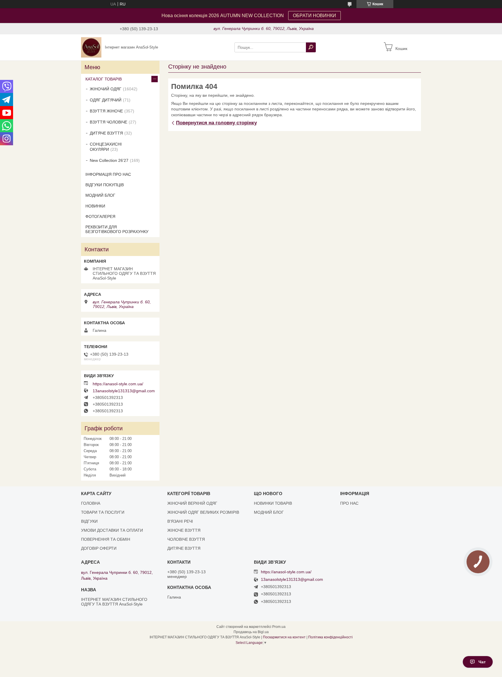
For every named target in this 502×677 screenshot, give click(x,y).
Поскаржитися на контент (284, 637)
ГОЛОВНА (90, 503)
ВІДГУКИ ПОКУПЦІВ (104, 184)
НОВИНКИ (95, 206)
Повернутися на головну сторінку (216, 123)
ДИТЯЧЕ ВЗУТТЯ (106, 133)
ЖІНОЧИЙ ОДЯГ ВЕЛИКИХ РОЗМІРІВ (203, 512)
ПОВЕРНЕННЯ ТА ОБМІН (105, 539)
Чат (482, 662)
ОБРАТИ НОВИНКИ (314, 15)
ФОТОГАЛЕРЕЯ (100, 216)
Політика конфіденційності (330, 637)
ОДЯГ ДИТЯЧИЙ (105, 100)
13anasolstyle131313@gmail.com (124, 390)
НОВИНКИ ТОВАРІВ (273, 503)
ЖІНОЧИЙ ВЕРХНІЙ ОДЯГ (192, 503)
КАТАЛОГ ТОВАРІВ (103, 79)
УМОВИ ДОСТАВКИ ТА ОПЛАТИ (112, 530)
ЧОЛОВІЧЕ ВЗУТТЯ (186, 539)
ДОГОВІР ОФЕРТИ (98, 548)
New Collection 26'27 (109, 160)
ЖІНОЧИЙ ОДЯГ (105, 89)
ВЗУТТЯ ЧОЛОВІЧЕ (108, 122)
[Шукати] (311, 47)
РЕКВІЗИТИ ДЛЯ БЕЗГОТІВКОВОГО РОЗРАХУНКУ (116, 229)
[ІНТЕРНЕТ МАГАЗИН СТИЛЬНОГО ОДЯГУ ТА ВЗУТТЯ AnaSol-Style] (91, 47)
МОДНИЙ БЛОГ (100, 195)
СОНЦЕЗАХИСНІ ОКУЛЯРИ (106, 147)
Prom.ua (279, 627)
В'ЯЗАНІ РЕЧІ (180, 521)
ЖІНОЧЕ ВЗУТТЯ (183, 530)
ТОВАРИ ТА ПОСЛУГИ (102, 512)
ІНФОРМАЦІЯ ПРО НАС (108, 174)
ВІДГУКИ (89, 521)
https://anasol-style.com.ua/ (118, 384)
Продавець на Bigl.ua (251, 632)
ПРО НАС (349, 503)
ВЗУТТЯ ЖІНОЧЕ (106, 111)
